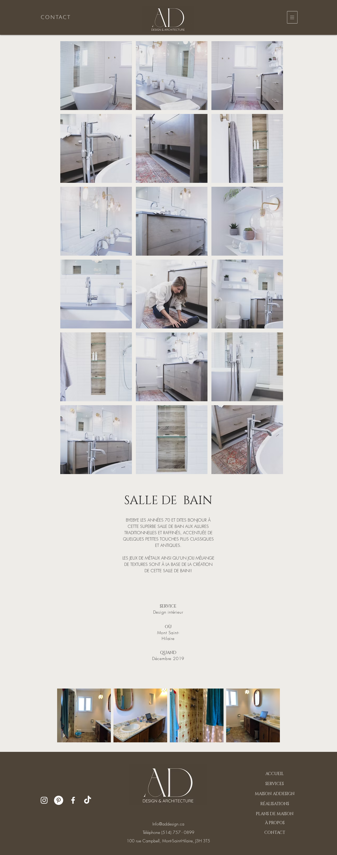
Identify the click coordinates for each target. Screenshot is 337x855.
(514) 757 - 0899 (177, 832)
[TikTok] (87, 800)
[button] (292, 17)
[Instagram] (44, 800)
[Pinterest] (58, 800)
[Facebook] (73, 800)
